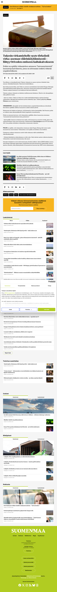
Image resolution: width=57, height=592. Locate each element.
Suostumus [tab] (7, 285)
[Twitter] (23, 586)
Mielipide (6, 458)
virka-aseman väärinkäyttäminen (27, 194)
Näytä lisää (8, 353)
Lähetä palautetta (28, 566)
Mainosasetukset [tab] (35, 285)
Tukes (16, 194)
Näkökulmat (28, 535)
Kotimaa (6, 15)
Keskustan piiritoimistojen (34, 576)
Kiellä (10, 309)
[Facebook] (20, 586)
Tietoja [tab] (49, 285)
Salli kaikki (46, 309)
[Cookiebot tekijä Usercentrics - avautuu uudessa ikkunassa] (49, 282)
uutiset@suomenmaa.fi (28, 544)
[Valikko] (2, 2)
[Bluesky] (34, 586)
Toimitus (28, 551)
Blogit (34, 535)
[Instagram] (27, 586)
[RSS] (30, 586)
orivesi (11, 194)
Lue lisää (19, 8)
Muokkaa (28, 309)
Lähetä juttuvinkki (28, 562)
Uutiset (5, 225)
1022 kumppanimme (10, 292)
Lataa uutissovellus (28, 558)
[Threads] (37, 586)
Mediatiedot (28, 570)
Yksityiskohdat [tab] (21, 285)
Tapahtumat (41, 535)
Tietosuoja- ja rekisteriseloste (28, 577)
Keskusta (6, 7)
